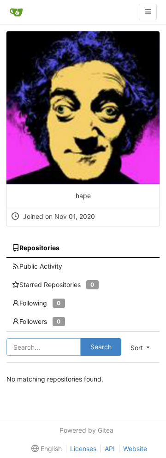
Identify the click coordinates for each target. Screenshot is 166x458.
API (110, 448)
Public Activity (40, 266)
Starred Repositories (56, 284)
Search (101, 347)
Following (39, 303)
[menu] (45, 449)
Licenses (83, 448)
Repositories (39, 248)
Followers (39, 321)
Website (135, 448)
